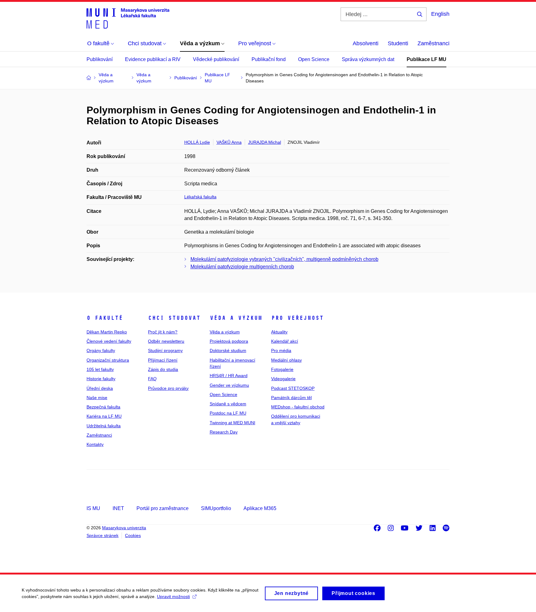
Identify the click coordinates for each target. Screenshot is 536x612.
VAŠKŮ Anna (229, 142)
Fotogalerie (282, 369)
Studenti (398, 43)
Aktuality (279, 331)
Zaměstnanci (433, 43)
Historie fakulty (101, 378)
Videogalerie (283, 378)
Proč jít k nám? (162, 331)
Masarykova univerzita (124, 527)
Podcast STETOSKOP (293, 388)
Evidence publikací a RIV (153, 59)
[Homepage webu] (128, 18)
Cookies (133, 535)
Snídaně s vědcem (228, 403)
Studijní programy (165, 350)
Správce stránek (102, 535)
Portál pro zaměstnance (162, 508)
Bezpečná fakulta (103, 406)
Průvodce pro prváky (168, 388)
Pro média (281, 350)
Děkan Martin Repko (107, 331)
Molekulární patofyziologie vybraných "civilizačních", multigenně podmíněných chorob (284, 259)
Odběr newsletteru (166, 341)
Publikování (100, 59)
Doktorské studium (228, 350)
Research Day (224, 431)
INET (118, 508)
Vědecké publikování (216, 59)
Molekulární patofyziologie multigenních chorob (242, 266)
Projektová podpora (229, 341)
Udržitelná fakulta (104, 425)
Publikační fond (269, 59)
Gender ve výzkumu (229, 385)
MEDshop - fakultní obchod (297, 406)
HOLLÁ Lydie (197, 142)
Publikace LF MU (426, 59)
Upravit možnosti (173, 596)
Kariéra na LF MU (104, 416)
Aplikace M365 (259, 508)
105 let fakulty (100, 369)
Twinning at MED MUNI (232, 422)
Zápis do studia (163, 369)
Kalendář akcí (284, 341)
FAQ (152, 378)
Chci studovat (174, 318)
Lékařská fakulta (200, 196)
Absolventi (365, 43)
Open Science (313, 59)
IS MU (93, 508)
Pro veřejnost (297, 318)
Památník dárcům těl (291, 397)
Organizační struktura (108, 360)
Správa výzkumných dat (368, 59)
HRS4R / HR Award (229, 375)
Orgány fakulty (101, 350)
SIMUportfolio (216, 508)
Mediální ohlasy (286, 360)
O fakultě (105, 318)
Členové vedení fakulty (109, 341)
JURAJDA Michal (264, 142)
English (440, 14)
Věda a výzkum (236, 318)
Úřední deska (100, 388)
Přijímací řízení (162, 360)
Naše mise (97, 397)
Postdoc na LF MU (228, 413)
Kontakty (95, 444)
